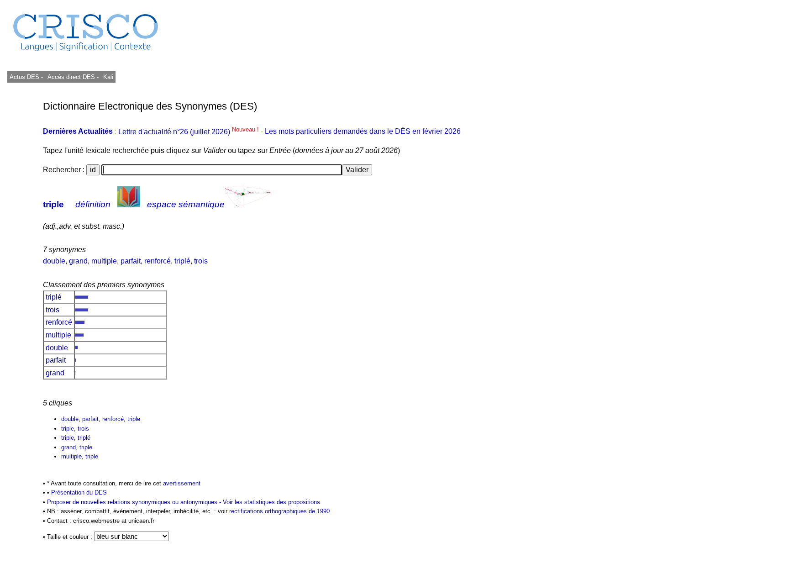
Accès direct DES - (73, 77)
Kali (108, 77)
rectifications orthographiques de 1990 (279, 511)
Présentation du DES (79, 492)
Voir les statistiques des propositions (271, 502)
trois (201, 261)
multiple (104, 261)
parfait (131, 261)
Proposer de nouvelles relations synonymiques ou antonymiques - (135, 502)
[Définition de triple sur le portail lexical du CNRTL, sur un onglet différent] (128, 204)
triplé (182, 261)
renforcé (157, 261)
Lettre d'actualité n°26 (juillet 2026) (189, 132)
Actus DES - (26, 77)
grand (78, 261)
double (54, 261)
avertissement (181, 483)
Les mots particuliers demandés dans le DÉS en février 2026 (363, 132)
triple (53, 204)
